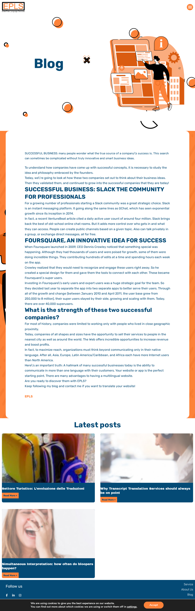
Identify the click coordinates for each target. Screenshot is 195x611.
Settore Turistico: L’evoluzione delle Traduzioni (43, 488)
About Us (187, 589)
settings (132, 607)
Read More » (10, 495)
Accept (153, 605)
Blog (190, 594)
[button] (190, 7)
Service (188, 584)
